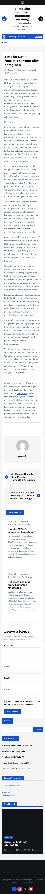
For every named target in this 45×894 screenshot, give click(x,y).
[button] (38, 804)
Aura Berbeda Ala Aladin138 (13, 757)
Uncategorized (20, 70)
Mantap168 (9, 122)
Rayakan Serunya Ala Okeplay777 (15, 751)
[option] (22, 831)
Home (4, 42)
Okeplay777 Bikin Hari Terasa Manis (16, 769)
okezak (10, 70)
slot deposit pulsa (9, 795)
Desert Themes (28, 882)
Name (7, 666)
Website (7, 690)
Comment (8, 646)
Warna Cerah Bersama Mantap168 (15, 763)
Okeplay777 (6, 792)
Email (7, 678)
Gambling (8, 837)
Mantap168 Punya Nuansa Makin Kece (17, 745)
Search (7, 721)
